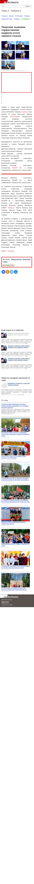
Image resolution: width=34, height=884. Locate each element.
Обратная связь (5, 601)
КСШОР (15, 168)
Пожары (17, 19)
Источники (19, 16)
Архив (11, 16)
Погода (26, 16)
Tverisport (10, 251)
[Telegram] (12, 272)
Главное (4, 16)
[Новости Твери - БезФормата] (9, 2)
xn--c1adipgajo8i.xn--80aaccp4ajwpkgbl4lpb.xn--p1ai (15, 70)
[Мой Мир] (16, 272)
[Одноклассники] (7, 272)
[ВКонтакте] (3, 272)
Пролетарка (15, 116)
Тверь (11, 208)
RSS (11, 604)
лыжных (25, 112)
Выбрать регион (5, 602)
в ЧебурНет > (26, 19)
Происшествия (6, 19)
